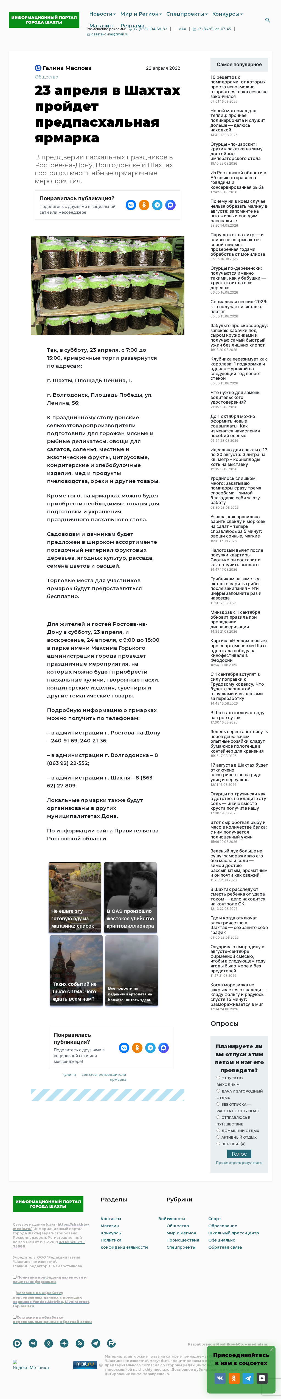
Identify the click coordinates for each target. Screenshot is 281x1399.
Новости (101, 14)
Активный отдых (239, 1137)
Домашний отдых (240, 1131)
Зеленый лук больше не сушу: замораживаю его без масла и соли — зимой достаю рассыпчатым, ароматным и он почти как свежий (239, 863)
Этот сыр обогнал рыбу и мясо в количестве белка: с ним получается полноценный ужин (238, 829)
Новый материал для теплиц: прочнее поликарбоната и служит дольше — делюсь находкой (237, 120)
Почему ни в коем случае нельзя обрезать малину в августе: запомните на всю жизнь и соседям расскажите (238, 211)
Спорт (214, 1218)
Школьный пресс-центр (233, 1233)
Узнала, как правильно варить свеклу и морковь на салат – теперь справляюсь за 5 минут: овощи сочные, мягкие (238, 526)
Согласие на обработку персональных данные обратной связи (52, 1319)
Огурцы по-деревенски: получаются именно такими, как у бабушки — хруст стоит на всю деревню (238, 278)
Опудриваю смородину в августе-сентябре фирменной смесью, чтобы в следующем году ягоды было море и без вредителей (238, 958)
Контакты (111, 1218)
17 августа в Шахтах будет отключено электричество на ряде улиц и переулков (239, 772)
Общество (46, 77)
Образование (222, 1225)
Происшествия (183, 1240)
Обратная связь (225, 1247)
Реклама (132, 26)
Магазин (101, 26)
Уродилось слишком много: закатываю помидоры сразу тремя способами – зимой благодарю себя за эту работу (235, 490)
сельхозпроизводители (104, 1075)
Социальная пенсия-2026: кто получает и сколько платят (239, 306)
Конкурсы (226, 14)
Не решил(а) (233, 1144)
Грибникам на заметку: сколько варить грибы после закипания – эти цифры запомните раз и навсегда (236, 588)
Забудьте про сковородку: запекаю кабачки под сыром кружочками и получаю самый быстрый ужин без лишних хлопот (239, 335)
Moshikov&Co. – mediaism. (242, 1344)
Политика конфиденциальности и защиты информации (49, 1279)
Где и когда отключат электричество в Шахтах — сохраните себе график (239, 925)
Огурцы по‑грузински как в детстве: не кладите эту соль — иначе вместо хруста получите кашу (238, 801)
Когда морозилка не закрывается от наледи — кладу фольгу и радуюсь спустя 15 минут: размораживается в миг (238, 995)
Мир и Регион (139, 14)
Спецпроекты (185, 14)
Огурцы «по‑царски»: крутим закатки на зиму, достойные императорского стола (237, 151)
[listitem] (131, 205)
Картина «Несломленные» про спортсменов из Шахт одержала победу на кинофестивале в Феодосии (239, 650)
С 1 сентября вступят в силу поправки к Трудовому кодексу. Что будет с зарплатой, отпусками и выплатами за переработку (237, 686)
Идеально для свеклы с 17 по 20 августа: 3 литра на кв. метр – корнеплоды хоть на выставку (238, 457)
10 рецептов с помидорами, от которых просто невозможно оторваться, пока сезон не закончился (239, 87)
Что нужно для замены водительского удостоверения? (235, 397)
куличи (69, 1075)
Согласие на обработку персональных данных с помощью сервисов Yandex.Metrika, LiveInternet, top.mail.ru (51, 1299)
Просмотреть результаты (239, 1163)
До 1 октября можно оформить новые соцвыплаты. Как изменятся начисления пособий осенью (235, 426)
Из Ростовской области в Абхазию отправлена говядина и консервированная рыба (238, 180)
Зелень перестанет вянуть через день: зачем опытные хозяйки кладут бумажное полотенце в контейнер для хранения (239, 741)
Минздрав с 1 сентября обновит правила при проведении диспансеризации (235, 619)
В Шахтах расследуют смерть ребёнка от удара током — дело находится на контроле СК (237, 896)
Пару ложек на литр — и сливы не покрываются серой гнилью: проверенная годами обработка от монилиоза (237, 244)
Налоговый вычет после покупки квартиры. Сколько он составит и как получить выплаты (236, 557)
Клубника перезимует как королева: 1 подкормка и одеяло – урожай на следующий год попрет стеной (238, 369)
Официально (221, 1240)
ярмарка (118, 1079)
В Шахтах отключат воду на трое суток (237, 715)
